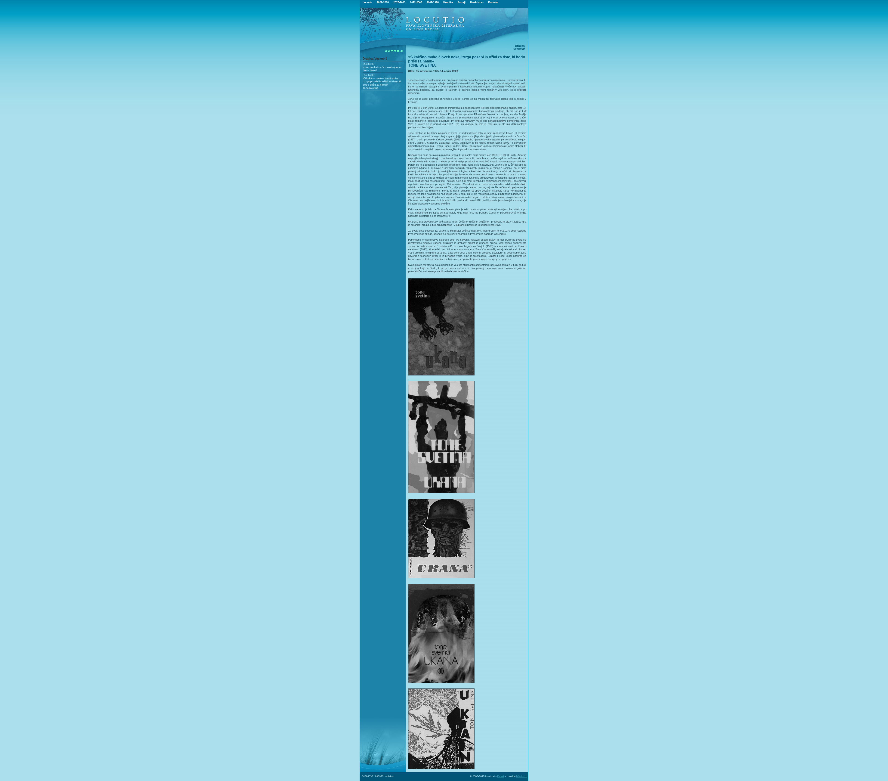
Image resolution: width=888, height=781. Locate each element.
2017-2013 (399, 2)
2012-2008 (416, 2)
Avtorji (461, 2)
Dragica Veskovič (375, 58)
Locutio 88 (368, 63)
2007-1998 (433, 2)
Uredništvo (477, 2)
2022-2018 (383, 2)
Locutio (367, 2)
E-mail (500, 776)
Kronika (448, 2)
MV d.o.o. (521, 776)
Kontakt (493, 2)
